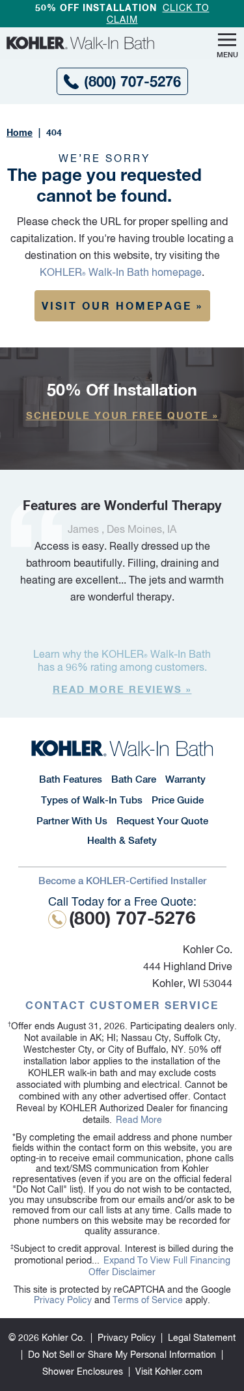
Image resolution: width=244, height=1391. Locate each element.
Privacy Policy (63, 1300)
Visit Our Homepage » (122, 305)
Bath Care (133, 779)
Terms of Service (148, 1300)
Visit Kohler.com (168, 1371)
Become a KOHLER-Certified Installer (122, 880)
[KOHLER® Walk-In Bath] (122, 748)
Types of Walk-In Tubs (91, 799)
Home (20, 132)
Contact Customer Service (122, 1005)
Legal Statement (202, 1337)
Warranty (185, 779)
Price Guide (178, 799)
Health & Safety (122, 840)
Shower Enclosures (82, 1371)
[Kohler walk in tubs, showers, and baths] (86, 43)
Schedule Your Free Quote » (122, 415)
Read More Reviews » (122, 689)
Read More (139, 1119)
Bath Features (70, 779)
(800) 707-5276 (132, 81)
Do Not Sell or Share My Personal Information (122, 1354)
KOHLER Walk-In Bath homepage (121, 272)
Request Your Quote (162, 820)
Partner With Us (71, 820)
